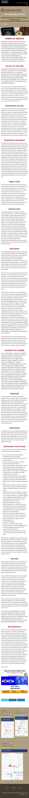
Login (5, 2)
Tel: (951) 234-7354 (5, 716)
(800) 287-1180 (19, 14)
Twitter (5, 700)
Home (7, 787)
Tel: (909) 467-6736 (6, 747)
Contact (14, 787)
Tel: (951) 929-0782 (19, 715)
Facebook (13, 700)
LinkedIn (21, 700)
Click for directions (6, 719)
